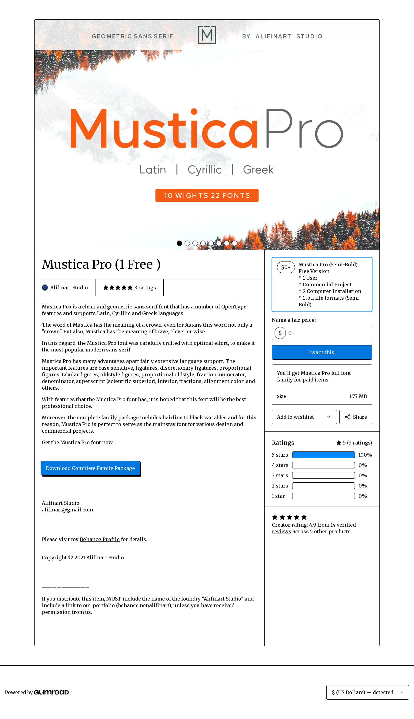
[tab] (179, 243)
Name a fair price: (294, 320)
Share (360, 417)
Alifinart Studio (69, 288)
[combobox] (304, 417)
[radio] (322, 284)
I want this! (322, 352)
